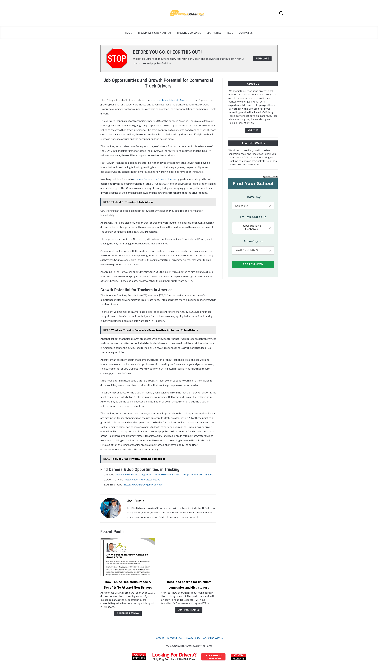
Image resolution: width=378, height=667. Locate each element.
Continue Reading (128, 613)
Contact (159, 638)
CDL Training (214, 32)
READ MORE (262, 58)
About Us (253, 130)
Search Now (253, 264)
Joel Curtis (135, 501)
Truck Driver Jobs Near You (154, 32)
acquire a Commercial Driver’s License (154, 179)
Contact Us (246, 32)
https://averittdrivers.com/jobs (142, 479)
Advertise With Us (213, 638)
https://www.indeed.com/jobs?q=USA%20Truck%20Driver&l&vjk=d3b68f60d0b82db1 (164, 474)
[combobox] (253, 205)
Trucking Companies (189, 32)
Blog (230, 32)
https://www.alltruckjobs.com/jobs (143, 484)
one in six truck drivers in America (170, 100)
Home (128, 32)
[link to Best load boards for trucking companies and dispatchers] (188, 557)
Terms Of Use (174, 638)
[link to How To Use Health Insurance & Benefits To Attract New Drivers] (127, 557)
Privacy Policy (192, 638)
